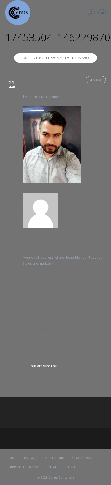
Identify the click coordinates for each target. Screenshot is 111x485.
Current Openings (23, 467)
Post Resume (55, 458)
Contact (52, 467)
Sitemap (71, 467)
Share (97, 80)
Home (25, 58)
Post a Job (31, 458)
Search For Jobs (85, 458)
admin (32, 97)
